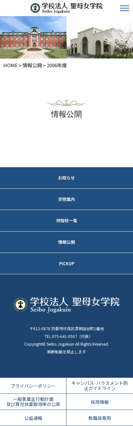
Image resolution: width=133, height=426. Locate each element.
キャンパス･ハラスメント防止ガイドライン (99, 386)
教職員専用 (99, 417)
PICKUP (66, 263)
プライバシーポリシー (33, 385)
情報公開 (32, 65)
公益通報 (33, 417)
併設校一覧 (66, 220)
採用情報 (100, 401)
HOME (10, 65)
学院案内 (66, 199)
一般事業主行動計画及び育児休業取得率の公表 (33, 402)
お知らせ (66, 178)
